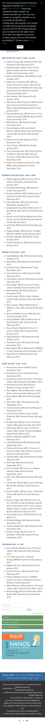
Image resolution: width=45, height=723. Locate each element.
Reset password (37, 613)
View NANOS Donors (11, 627)
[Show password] (23, 609)
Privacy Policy (28, 698)
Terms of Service (16, 698)
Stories (6, 617)
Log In (29, 609)
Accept (20, 46)
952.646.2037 (8, 688)
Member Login (27, 678)
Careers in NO (13, 678)
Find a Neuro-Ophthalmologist (28, 675)
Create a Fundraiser (10, 622)
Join (36, 678)
